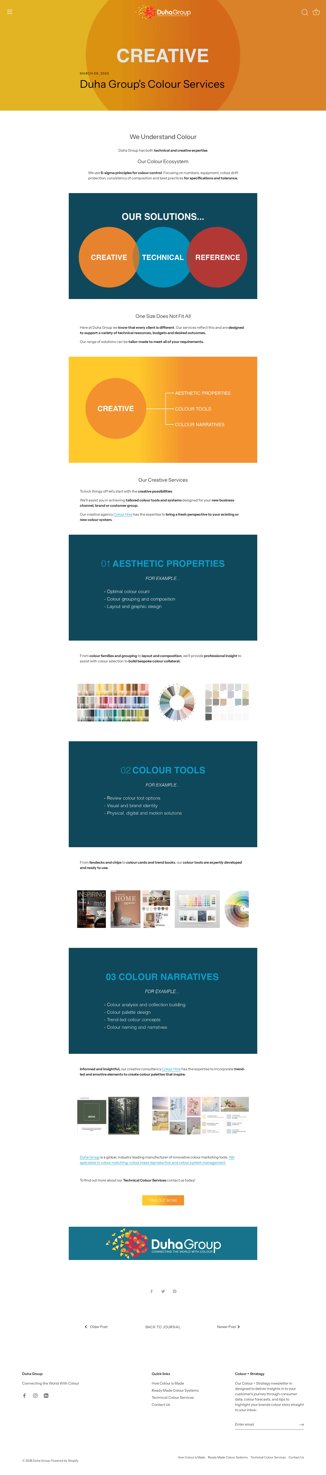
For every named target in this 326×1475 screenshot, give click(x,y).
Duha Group (41, 1460)
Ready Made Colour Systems (175, 1390)
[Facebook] (24, 1395)
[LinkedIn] (46, 1395)
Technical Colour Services (173, 1397)
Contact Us (161, 1404)
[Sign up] (301, 1424)
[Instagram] (35, 1395)
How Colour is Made (168, 1383)
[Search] (305, 12)
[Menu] (10, 12)
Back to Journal (163, 1327)
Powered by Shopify (64, 1460)
